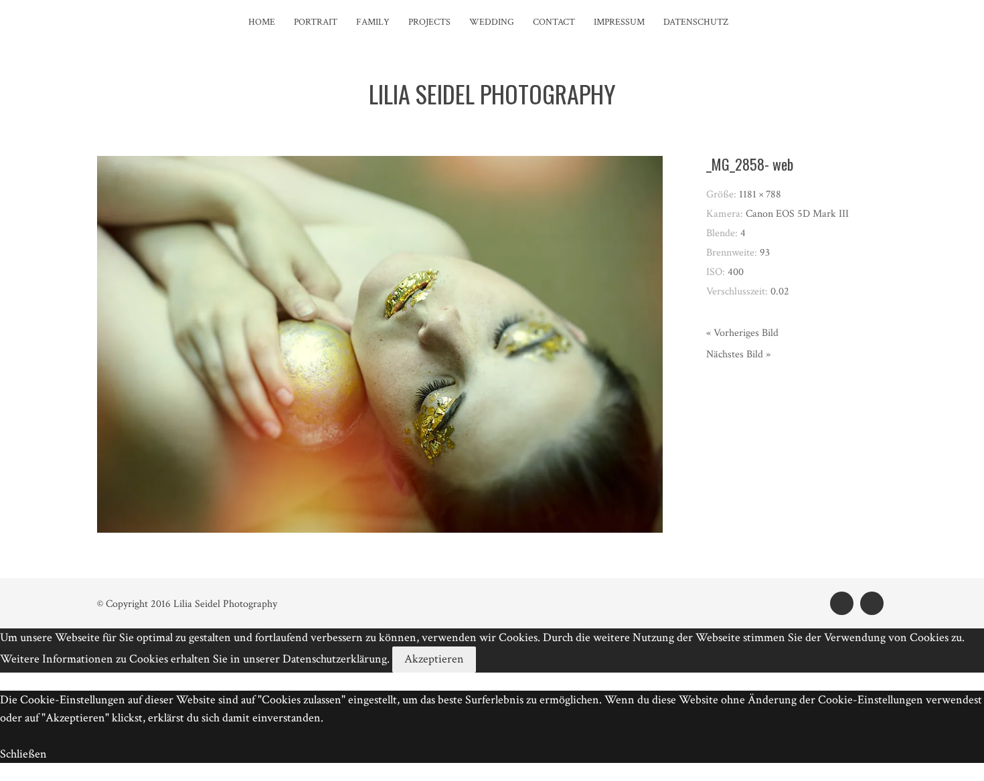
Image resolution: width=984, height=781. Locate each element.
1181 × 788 (760, 194)
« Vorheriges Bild (742, 333)
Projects (429, 22)
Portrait (315, 22)
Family (373, 22)
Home (261, 22)
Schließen (23, 754)
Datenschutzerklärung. (336, 659)
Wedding (491, 22)
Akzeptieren (434, 659)
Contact (554, 22)
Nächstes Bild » (738, 354)
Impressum (619, 22)
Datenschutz (695, 22)
